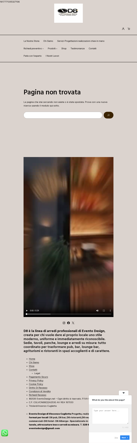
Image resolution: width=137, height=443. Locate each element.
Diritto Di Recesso (38, 387)
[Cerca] (108, 115)
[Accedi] (123, 29)
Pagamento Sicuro (38, 377)
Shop (31, 366)
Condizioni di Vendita (40, 391)
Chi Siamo (34, 362)
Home (32, 358)
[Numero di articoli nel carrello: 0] (129, 29)
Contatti (33, 369)
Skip (116, 437)
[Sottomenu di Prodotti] (56, 48)
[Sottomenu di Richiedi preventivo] (43, 48)
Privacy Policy (36, 380)
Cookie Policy (36, 384)
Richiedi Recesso (37, 395)
